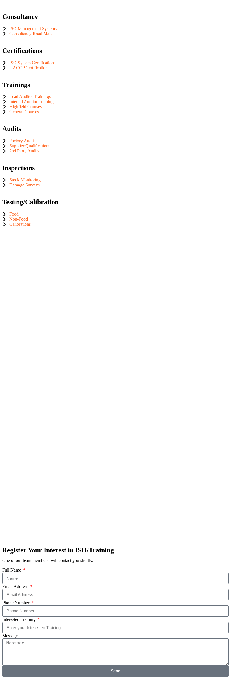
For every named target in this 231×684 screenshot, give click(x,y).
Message (10, 635)
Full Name (12, 570)
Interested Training (19, 619)
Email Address (15, 586)
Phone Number (16, 602)
